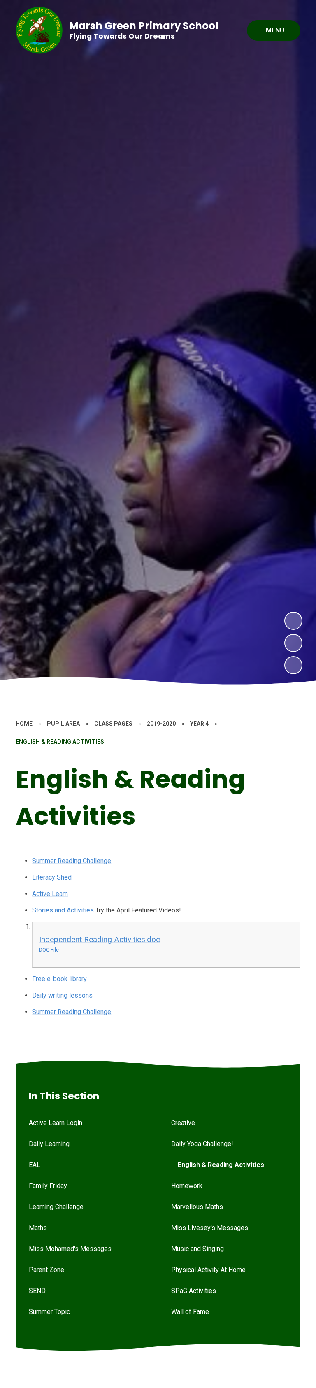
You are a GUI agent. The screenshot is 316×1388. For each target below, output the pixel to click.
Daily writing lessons (62, 995)
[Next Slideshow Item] (293, 621)
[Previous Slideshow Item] (293, 643)
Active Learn (50, 894)
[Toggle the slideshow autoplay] (293, 665)
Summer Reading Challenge (71, 861)
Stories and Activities (63, 910)
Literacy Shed (52, 877)
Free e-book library (59, 979)
